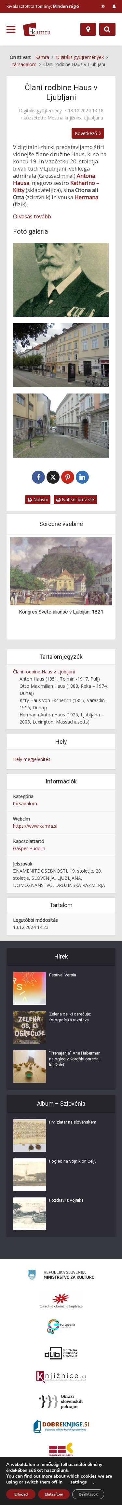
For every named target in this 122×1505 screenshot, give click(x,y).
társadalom (25, 803)
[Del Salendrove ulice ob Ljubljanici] (61, 425)
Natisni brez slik (78, 499)
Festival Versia (62, 975)
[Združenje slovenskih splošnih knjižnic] (61, 1377)
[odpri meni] (11, 29)
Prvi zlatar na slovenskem (72, 1122)
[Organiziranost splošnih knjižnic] (61, 1300)
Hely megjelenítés (31, 759)
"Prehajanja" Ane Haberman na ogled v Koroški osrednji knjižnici (75, 1059)
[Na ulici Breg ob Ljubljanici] (61, 355)
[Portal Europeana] (61, 1327)
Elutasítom (54, 1494)
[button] (96, 587)
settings (78, 1482)
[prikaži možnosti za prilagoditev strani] (103, 6)
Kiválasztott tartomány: (43, 6)
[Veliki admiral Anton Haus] (61, 280)
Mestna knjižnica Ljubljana (75, 118)
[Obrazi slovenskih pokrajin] (61, 1402)
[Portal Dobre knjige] (61, 1426)
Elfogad (21, 1494)
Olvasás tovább (32, 216)
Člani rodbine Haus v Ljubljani (44, 672)
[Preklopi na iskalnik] (107, 29)
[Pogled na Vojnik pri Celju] (29, 1174)
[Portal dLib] (61, 1353)
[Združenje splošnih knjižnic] (61, 1451)
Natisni (40, 499)
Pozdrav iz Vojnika (66, 1200)
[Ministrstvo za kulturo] (61, 1276)
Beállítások (88, 1494)
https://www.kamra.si (35, 826)
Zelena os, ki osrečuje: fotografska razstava (70, 1017)
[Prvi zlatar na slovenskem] (29, 1135)
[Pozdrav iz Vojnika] (29, 1213)
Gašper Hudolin (29, 848)
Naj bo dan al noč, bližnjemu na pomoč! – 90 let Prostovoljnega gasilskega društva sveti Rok (61, 619)
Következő (86, 133)
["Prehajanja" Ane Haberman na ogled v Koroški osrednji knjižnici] (29, 1066)
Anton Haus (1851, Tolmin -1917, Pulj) (60, 679)
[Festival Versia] (29, 988)
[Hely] (88, 29)
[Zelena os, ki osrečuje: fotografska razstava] (29, 1027)
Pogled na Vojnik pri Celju (73, 1161)
